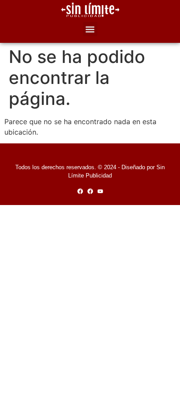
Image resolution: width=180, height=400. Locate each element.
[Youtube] (100, 191)
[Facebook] (80, 191)
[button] (90, 29)
